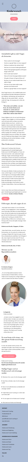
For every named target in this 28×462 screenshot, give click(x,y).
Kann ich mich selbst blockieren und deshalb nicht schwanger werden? (13, 387)
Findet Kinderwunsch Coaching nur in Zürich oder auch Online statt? (13, 393)
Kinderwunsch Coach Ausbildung (9, 432)
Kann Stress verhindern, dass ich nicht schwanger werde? (13, 382)
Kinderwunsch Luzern (6, 447)
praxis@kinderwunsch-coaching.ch (10, 418)
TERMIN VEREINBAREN (9, 356)
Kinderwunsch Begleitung (7, 430)
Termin (14, 18)
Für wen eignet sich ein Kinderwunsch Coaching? (14, 398)
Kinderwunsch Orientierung (8, 428)
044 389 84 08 (5, 421)
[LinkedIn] (3, 456)
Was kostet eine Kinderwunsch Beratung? (12, 402)
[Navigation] (2, 3)
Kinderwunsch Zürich (6, 439)
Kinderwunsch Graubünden (8, 444)
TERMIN (5, 198)
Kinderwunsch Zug (6, 449)
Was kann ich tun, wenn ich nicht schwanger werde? (14, 377)
